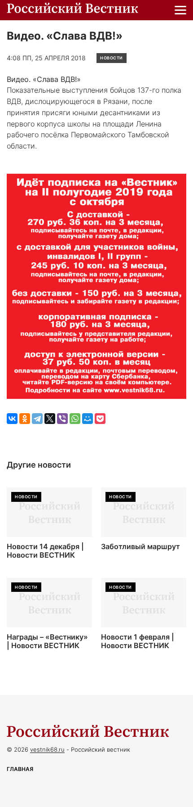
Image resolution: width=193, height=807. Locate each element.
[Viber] (62, 418)
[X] (49, 418)
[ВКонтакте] (12, 418)
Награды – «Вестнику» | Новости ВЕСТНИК (47, 641)
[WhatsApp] (75, 418)
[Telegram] (37, 418)
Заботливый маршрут (140, 546)
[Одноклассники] (24, 418)
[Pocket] (100, 418)
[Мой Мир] (87, 418)
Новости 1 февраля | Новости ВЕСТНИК (137, 641)
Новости (111, 57)
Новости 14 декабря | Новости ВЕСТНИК (45, 550)
